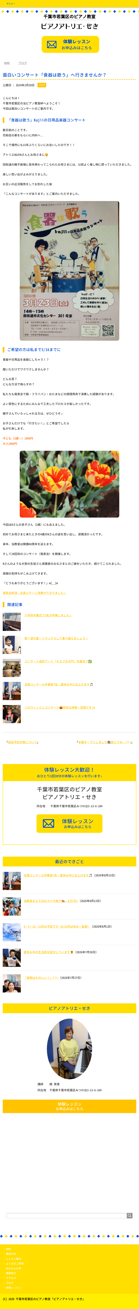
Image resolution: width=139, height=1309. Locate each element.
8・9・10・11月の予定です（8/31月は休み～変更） (57, 927)
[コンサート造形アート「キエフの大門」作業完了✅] (12, 675)
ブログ (42, 85)
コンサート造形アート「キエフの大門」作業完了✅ (58, 661)
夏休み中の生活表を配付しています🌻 (49, 952)
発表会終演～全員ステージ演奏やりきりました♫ (34, 593)
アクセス (11, 1278)
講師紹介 (11, 1273)
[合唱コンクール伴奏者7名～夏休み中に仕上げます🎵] (12, 698)
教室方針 (11, 1254)
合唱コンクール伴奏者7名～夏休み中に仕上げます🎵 (58, 684)
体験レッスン (13, 1287)
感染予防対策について (22, 742)
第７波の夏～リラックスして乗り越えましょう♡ (56, 638)
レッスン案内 (13, 1259)
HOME (8, 1249)
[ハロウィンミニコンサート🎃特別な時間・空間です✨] (12, 721)
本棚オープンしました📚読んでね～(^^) (104, 742)
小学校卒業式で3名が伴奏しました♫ (47, 615)
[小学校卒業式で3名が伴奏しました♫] (12, 629)
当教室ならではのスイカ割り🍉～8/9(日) (51, 901)
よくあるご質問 (15, 1263)
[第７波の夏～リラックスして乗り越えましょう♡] (12, 652)
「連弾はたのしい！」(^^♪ (41, 978)
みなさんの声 (13, 1268)
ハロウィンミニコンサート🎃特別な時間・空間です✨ (59, 708)
